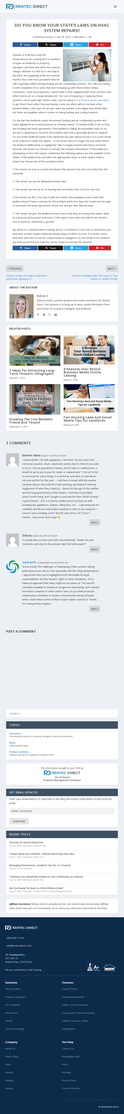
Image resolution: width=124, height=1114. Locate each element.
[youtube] (14, 1106)
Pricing (8, 1020)
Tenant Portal (69, 988)
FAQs (65, 1064)
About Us (10, 1048)
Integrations (68, 1028)
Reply (94, 522)
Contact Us (68, 1048)
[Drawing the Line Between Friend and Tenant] (34, 399)
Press (8, 1064)
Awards (9, 1072)
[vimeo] (16, 1106)
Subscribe (19, 821)
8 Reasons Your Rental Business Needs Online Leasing (82, 372)
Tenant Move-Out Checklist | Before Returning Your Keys (41, 853)
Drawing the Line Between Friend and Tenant (31, 421)
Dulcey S (49, 36)
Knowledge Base (71, 1056)
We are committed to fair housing (23, 969)
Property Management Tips (59, 891)
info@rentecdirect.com (19, 945)
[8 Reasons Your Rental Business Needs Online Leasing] (89, 349)
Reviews (9, 1080)
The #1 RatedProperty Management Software (62, 774)
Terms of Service (71, 1088)
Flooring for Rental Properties (26, 842)
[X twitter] (6, 1106)
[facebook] (9, 1106)
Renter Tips (38, 857)
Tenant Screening (14, 1028)
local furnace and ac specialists (92, 100)
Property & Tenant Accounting (78, 1012)
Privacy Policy (69, 1080)
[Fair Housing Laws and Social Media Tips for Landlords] (89, 398)
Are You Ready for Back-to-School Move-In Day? (36, 888)
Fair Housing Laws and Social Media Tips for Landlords (88, 419)
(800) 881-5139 (15, 937)
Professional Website (73, 996)
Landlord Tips (39, 845)
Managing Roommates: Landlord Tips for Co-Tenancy (40, 865)
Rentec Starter (13, 988)
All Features (11, 1012)
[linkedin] (11, 1106)
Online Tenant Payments (75, 1004)
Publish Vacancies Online (75, 1020)
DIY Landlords (12, 1004)
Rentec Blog (11, 1056)
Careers (9, 1088)
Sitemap (66, 1072)
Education (79, 36)
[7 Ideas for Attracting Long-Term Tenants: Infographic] (34, 350)
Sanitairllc (29, 562)
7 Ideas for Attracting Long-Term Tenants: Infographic (32, 372)
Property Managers (15, 996)
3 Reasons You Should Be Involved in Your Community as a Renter (46, 876)
